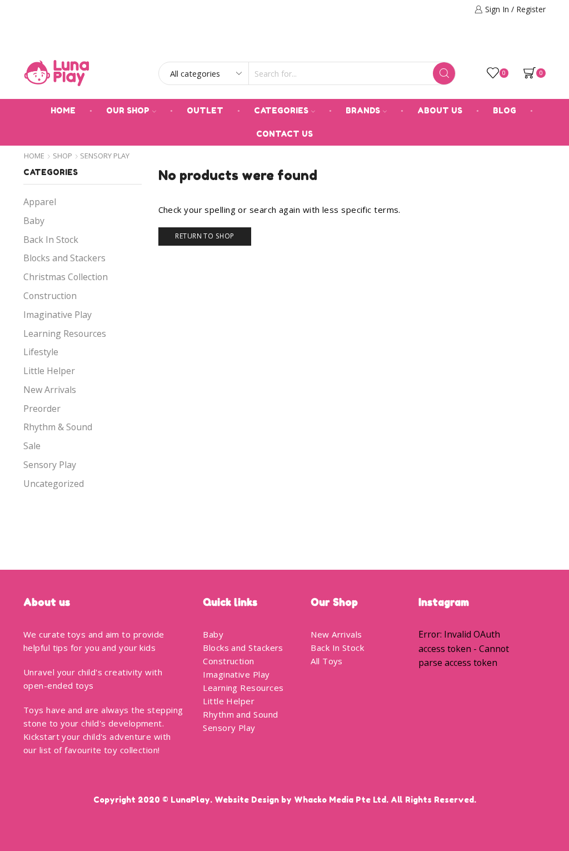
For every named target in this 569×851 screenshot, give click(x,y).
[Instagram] (542, 42)
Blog (504, 110)
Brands (363, 110)
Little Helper (49, 371)
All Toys (327, 660)
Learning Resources (64, 333)
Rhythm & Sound (57, 427)
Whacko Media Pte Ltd (340, 799)
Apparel (39, 202)
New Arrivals (49, 390)
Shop (62, 156)
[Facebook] (526, 42)
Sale (32, 446)
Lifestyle (40, 352)
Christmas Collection (65, 277)
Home (63, 110)
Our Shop (127, 110)
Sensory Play (49, 465)
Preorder (42, 408)
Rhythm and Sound (240, 714)
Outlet (205, 110)
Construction (50, 296)
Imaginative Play (57, 314)
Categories (281, 110)
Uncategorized (53, 483)
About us (439, 110)
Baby (33, 221)
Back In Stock (50, 239)
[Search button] (444, 73)
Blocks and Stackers (64, 258)
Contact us (284, 133)
